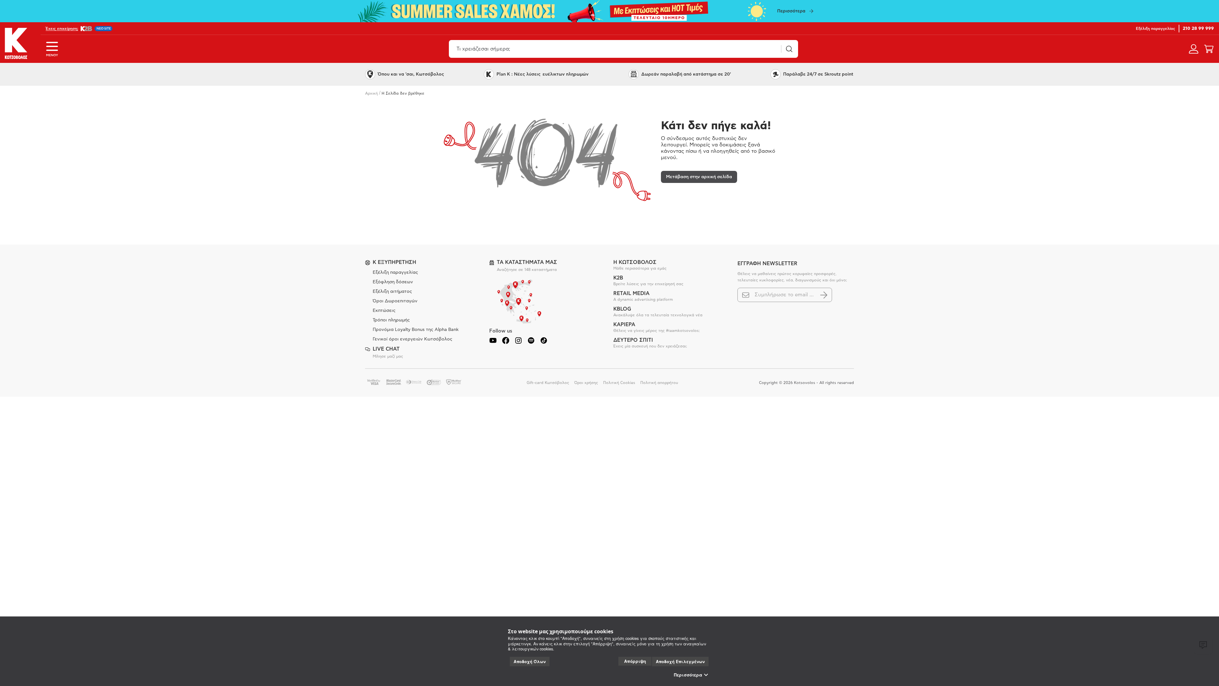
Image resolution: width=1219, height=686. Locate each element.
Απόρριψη (635, 661)
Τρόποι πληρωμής (391, 320)
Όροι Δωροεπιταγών (395, 301)
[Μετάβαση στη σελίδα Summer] (609, 11)
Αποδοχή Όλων (530, 661)
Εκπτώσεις (384, 310)
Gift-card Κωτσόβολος (548, 383)
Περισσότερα (688, 675)
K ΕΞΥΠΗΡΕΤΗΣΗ (394, 262)
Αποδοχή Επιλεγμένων (680, 661)
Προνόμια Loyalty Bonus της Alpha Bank (416, 329)
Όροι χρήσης (586, 383)
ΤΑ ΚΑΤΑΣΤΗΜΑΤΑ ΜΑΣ (527, 262)
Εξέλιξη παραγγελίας (395, 272)
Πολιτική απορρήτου (659, 383)
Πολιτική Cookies (619, 383)
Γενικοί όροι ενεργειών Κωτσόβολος (412, 339)
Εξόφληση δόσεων (393, 282)
